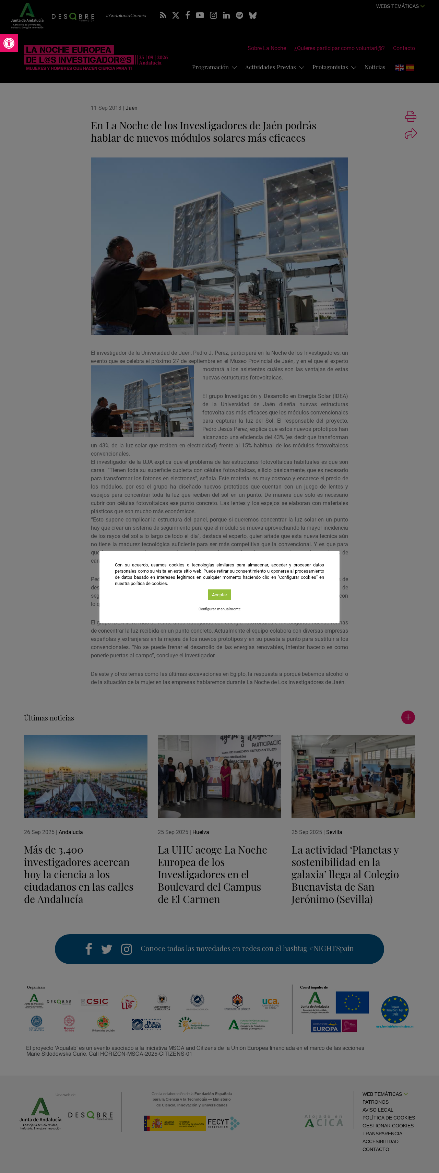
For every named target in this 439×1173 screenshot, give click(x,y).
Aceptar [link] (219, 594)
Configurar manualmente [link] (220, 609)
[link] (9, 43)
